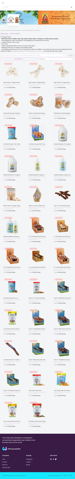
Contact (4, 462)
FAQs (3, 459)
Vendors (7, 30)
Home (2, 30)
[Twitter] (56, 459)
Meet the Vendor (15, 33)
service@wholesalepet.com (55, 475)
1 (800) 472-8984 (67, 475)
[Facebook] (53, 459)
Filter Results (19, 59)
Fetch (71, 55)
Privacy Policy (6, 467)
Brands (28, 465)
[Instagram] (51, 459)
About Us (4, 465)
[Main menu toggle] (3, 3)
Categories (29, 459)
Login (5, 87)
